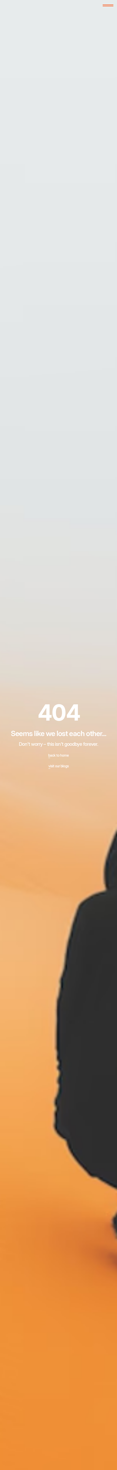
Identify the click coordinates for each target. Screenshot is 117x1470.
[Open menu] (108, 5)
